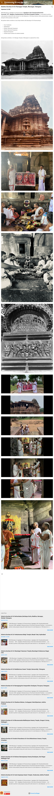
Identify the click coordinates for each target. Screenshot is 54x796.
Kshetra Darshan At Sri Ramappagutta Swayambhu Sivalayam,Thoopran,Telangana (25, 685)
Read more (50, 630)
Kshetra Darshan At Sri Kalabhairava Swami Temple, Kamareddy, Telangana (23, 669)
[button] (52, 7)
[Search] (52, 3)
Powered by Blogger (35, 793)
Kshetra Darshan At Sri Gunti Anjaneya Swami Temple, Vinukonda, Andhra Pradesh (25, 775)
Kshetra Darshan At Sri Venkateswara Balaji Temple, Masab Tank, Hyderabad (23, 634)
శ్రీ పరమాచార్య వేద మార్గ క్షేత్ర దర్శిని (15, 2)
